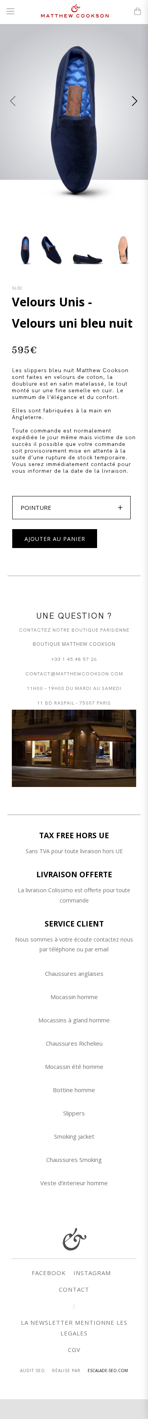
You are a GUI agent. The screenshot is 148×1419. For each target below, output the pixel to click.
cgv (74, 1350)
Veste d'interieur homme (74, 1183)
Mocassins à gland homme (74, 1020)
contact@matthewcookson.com (74, 673)
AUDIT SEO (32, 1370)
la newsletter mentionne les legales (74, 1327)
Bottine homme (74, 1090)
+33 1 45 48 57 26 (74, 658)
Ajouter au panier (54, 539)
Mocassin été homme (74, 1066)
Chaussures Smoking (74, 1160)
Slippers (74, 1113)
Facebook (49, 1273)
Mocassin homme (74, 997)
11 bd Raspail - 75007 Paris (74, 702)
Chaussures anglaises (74, 973)
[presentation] (13, 101)
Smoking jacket (74, 1136)
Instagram (92, 1273)
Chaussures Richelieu (74, 1043)
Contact (74, 1289)
